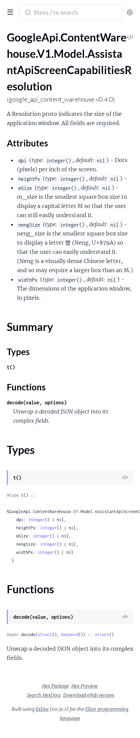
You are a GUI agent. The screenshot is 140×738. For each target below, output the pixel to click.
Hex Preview (84, 686)
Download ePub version (89, 695)
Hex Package (55, 686)
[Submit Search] (27, 13)
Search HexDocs (44, 695)
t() (11, 367)
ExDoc (42, 709)
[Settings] (129, 13)
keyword (70, 634)
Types (18, 352)
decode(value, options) (37, 402)
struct (45, 634)
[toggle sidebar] (9, 11)
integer (36, 519)
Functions (26, 387)
